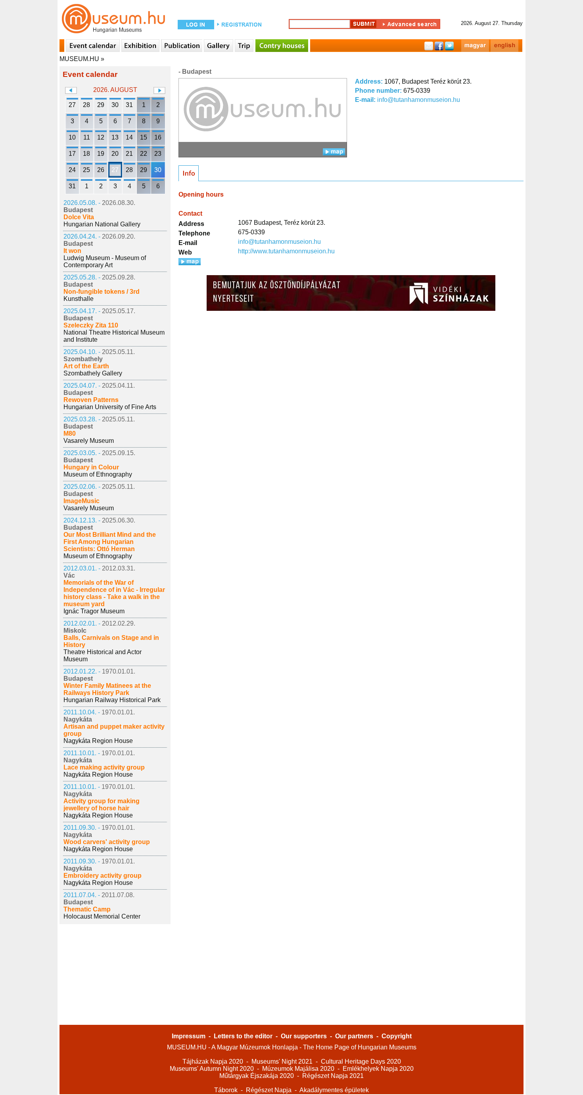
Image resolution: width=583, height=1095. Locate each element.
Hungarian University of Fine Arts (109, 407)
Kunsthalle (78, 298)
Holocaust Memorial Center (101, 916)
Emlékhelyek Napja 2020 (378, 1068)
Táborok (226, 1090)
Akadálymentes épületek (334, 1090)
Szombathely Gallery (92, 373)
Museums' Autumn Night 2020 (212, 1068)
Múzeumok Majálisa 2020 (298, 1068)
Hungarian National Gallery (101, 224)
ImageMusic (81, 501)
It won (72, 250)
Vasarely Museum (88, 440)
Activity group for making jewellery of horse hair (101, 805)
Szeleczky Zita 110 (90, 325)
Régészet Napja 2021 (333, 1075)
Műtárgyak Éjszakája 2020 (256, 1075)
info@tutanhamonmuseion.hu (418, 99)
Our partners (354, 1036)
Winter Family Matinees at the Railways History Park (107, 689)
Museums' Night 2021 (282, 1061)
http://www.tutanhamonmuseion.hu (286, 251)
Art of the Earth (86, 366)
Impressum (188, 1036)
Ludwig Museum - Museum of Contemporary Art (104, 261)
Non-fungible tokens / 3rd (101, 291)
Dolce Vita (78, 217)
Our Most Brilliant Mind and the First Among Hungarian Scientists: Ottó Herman (109, 541)
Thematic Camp (87, 909)
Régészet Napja (269, 1090)
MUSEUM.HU (79, 59)
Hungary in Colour (91, 467)
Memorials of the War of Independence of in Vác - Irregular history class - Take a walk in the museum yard (114, 593)
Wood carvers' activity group (106, 841)
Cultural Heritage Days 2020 (361, 1061)
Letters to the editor (243, 1036)
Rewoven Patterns (91, 399)
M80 (69, 433)
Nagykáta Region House (98, 740)
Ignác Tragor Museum (94, 611)
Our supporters (304, 1036)
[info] (188, 173)
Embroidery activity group (102, 875)
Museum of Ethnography (97, 474)
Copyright (397, 1036)
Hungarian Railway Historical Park (112, 700)
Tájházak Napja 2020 (212, 1061)
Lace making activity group (104, 767)
